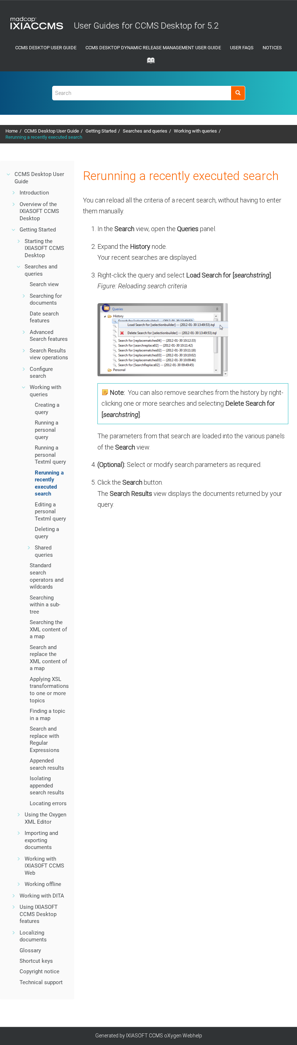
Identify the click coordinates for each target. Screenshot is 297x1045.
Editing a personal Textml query (50, 511)
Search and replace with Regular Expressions (44, 739)
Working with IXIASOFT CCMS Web (44, 866)
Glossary (30, 950)
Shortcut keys (36, 961)
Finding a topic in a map (47, 715)
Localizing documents (33, 936)
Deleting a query (47, 533)
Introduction (34, 192)
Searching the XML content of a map (48, 629)
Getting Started (100, 131)
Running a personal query (46, 429)
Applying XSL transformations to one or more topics (49, 690)
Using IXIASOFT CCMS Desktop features (39, 914)
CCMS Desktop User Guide (45, 47)
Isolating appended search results (47, 785)
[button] (9, 174)
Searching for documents (46, 299)
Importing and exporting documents (41, 840)
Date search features (44, 317)
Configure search (41, 373)
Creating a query (47, 408)
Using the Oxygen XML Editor (45, 818)
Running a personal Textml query (50, 454)
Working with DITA (42, 896)
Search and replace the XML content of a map (48, 658)
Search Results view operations (49, 354)
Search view (44, 284)
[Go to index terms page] (148, 63)
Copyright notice (39, 971)
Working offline (43, 884)
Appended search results (47, 764)
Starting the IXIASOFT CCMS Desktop (44, 248)
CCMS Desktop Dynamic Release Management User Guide (153, 47)
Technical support (41, 982)
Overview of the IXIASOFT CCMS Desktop (39, 211)
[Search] (238, 93)
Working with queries (195, 131)
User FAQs (242, 47)
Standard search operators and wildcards (46, 576)
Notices (272, 47)
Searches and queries (145, 131)
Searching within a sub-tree (45, 604)
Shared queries (44, 551)
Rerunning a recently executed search (43, 137)
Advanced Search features (49, 336)
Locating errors (48, 803)
